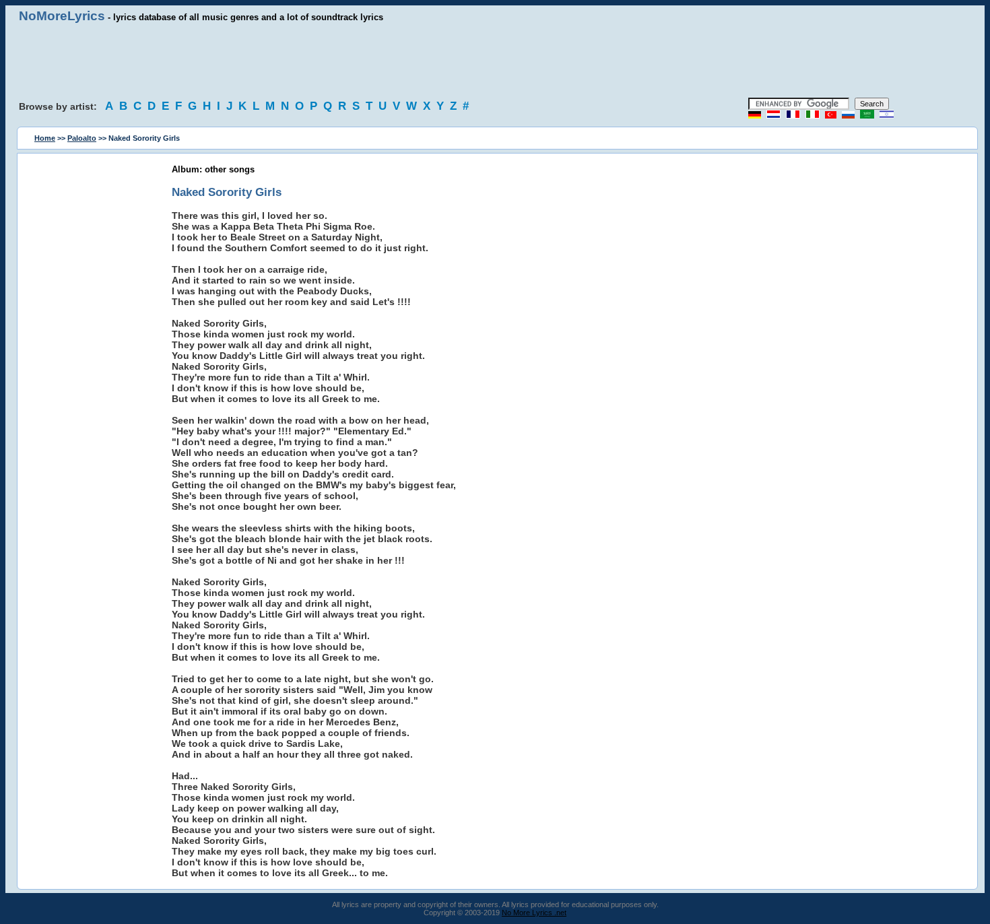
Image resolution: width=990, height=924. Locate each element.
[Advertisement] (495, 60)
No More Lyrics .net (534, 913)
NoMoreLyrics (62, 16)
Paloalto (81, 138)
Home (44, 138)
